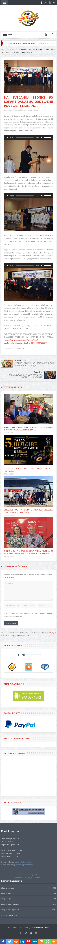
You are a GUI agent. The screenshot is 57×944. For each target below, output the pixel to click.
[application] (28, 137)
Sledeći (37, 372)
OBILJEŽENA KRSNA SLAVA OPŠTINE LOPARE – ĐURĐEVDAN (26, 376)
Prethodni (21, 360)
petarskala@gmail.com (23, 865)
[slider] (48, 137)
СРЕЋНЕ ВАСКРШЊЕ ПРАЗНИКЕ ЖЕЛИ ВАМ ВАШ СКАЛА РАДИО (34, 364)
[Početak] (7, 137)
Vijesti (35, 110)
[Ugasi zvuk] (42, 137)
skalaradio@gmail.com (24, 862)
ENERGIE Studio (42, 927)
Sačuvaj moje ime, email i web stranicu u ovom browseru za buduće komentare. (28, 615)
